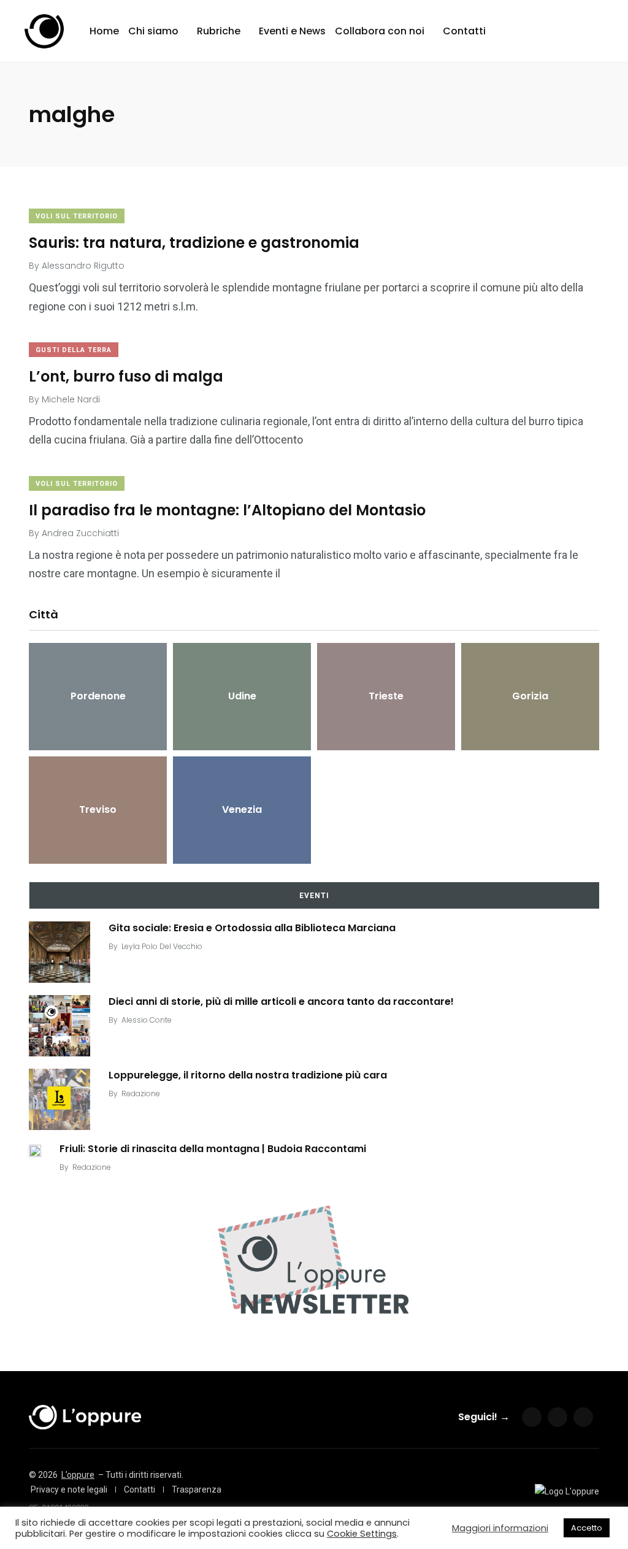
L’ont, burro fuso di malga (126, 376)
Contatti (464, 31)
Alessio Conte (146, 1020)
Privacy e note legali (69, 1489)
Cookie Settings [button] (362, 1534)
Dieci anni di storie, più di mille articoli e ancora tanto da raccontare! (281, 1001)
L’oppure (77, 1475)
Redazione (140, 1093)
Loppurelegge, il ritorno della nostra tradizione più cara (248, 1075)
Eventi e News (292, 31)
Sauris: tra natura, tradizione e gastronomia (194, 243)
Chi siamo (153, 31)
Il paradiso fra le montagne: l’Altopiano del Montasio (227, 510)
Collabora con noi (379, 31)
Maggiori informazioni (500, 1528)
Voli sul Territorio (77, 216)
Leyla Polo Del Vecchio (161, 946)
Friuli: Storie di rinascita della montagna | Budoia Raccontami (212, 1149)
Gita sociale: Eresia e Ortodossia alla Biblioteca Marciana (252, 928)
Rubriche (218, 31)
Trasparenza (196, 1489)
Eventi (314, 895)
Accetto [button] (586, 1528)
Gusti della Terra (74, 350)
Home (104, 31)
